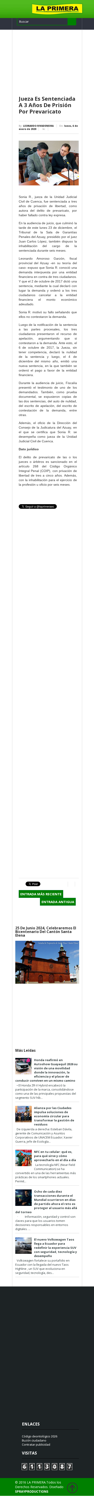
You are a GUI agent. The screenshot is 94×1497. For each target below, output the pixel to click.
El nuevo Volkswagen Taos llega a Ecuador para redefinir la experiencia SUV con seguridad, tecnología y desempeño (55, 1247)
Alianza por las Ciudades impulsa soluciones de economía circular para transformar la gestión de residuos (54, 1116)
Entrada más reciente (41, 894)
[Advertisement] (49, 62)
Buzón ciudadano (34, 1440)
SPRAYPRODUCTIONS (31, 1491)
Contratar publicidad (36, 1444)
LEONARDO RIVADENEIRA (38, 125)
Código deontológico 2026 (39, 1436)
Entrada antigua (58, 901)
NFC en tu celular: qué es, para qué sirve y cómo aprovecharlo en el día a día (55, 1156)
